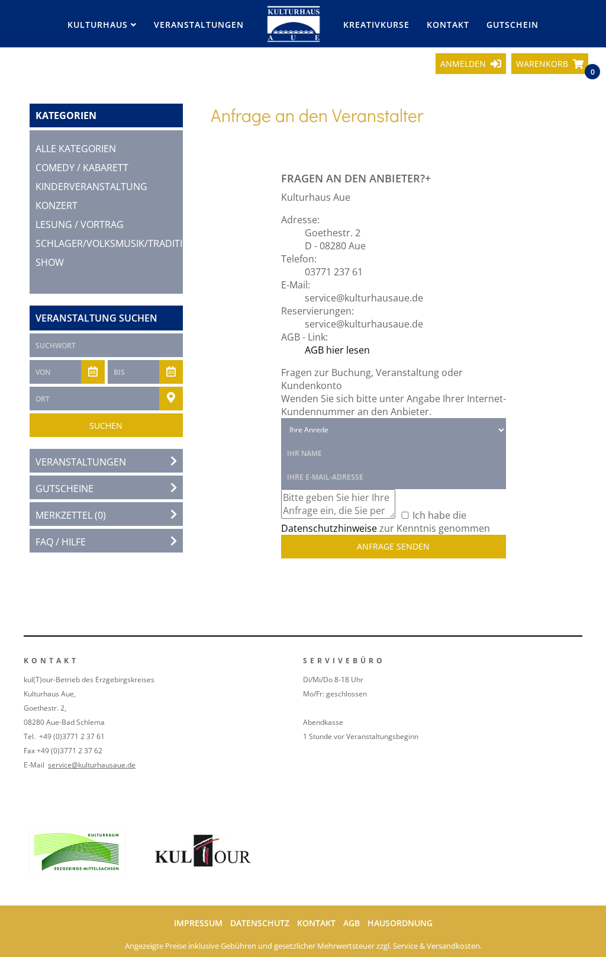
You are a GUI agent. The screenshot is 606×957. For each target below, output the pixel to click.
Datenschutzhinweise (329, 528)
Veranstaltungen (199, 24)
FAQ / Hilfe (61, 541)
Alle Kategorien (76, 148)
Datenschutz (259, 923)
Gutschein (512, 24)
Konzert (57, 205)
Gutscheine (65, 488)
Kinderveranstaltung (91, 186)
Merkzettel (71, 515)
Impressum (198, 923)
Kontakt (448, 24)
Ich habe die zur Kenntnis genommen (385, 522)
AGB (351, 923)
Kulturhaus (99, 24)
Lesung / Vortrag (80, 224)
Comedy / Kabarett (82, 167)
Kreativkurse (376, 24)
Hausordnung (400, 923)
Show (50, 262)
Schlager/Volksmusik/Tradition (116, 243)
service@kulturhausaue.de (92, 765)
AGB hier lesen (337, 350)
